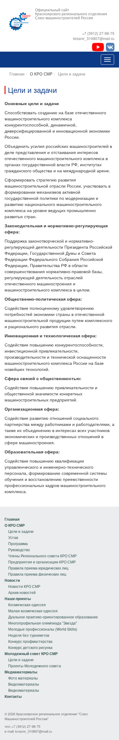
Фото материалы (23, 677)
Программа (18, 543)
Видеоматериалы (23, 684)
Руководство (19, 549)
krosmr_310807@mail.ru (33, 731)
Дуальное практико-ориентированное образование (53, 616)
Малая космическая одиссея (33, 610)
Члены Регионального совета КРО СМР (42, 555)
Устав (13, 537)
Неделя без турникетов (28, 635)
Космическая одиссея (27, 604)
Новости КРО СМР (24, 586)
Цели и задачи (71, 74)
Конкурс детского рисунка (30, 647)
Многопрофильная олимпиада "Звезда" (42, 622)
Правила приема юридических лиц (38, 567)
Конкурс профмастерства (30, 641)
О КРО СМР (15, 525)
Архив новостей (22, 592)
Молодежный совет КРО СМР (31, 653)
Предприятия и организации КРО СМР (42, 561)
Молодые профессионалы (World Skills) (42, 629)
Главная (16, 74)
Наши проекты (18, 598)
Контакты (13, 696)
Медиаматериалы (21, 672)
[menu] (41, 546)
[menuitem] (41, 519)
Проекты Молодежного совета (34, 665)
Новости (12, 580)
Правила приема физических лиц (37, 574)
